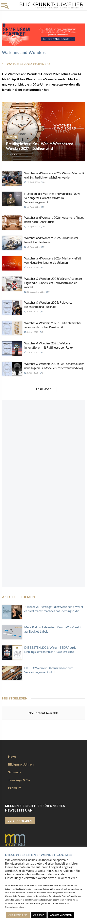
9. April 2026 (32, 267)
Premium (14, 788)
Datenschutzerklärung (15, 907)
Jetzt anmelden (20, 820)
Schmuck (14, 772)
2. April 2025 (32, 352)
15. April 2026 (33, 207)
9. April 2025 (32, 311)
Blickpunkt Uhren (21, 764)
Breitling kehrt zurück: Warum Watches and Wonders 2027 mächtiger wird (39, 145)
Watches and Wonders (29, 63)
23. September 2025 (35, 292)
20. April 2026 (33, 182)
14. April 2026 (33, 226)
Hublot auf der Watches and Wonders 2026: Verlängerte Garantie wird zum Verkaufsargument (52, 198)
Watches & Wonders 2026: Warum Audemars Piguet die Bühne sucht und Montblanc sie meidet (53, 283)
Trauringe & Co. (19, 780)
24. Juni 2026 (14, 154)
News (12, 756)
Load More (43, 389)
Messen (12, 137)
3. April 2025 (32, 332)
